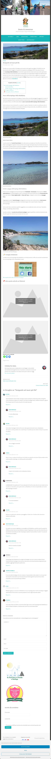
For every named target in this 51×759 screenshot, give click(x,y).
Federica (8, 600)
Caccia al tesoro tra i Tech (42, 384)
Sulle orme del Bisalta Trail (9, 380)
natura (7, 360)
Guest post (21, 40)
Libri (17, 36)
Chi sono (10, 36)
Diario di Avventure (25, 30)
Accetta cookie (25, 746)
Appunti (42, 36)
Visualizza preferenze (25, 754)
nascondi (18, 82)
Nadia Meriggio (12, 409)
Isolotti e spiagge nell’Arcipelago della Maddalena (15, 88)
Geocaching (24, 36)
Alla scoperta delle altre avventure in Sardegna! (13, 277)
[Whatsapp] (4, 356)
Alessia (7, 394)
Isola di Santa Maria (9, 87)
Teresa (7, 453)
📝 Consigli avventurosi (8, 90)
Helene (7, 423)
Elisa (7, 586)
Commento (6, 622)
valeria (7, 510)
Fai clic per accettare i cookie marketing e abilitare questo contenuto (25, 301)
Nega (25, 750)
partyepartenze (10, 524)
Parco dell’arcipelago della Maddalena (11, 85)
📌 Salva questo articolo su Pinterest (11, 91)
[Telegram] (7, 356)
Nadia (12, 64)
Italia (4, 60)
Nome (5, 639)
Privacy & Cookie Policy (40, 738)
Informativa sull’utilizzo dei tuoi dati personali (17, 757)
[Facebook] (9, 356)
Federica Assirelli (10, 570)
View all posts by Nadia (9, 373)
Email (5, 643)
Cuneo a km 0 (33, 36)
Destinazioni (30, 40)
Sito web (6, 648)
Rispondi (8, 404)
